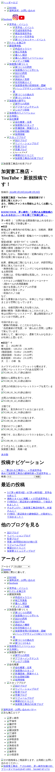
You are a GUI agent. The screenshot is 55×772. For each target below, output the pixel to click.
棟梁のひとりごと (16, 548)
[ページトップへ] (6, 569)
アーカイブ (7, 566)
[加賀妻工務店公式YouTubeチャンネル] (22, 19)
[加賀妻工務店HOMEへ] (9, 2)
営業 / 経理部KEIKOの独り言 (22, 542)
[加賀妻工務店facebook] (6, 19)
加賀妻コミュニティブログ (21, 551)
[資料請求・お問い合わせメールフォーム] (18, 709)
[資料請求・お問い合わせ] (21, 580)
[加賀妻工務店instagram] (15, 19)
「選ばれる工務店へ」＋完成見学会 (21, 470)
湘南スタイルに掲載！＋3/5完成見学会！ (28, 498)
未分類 (4, 454)
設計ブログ (13, 532)
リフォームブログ (16, 545)
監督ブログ (13, 538)
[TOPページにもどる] (27, 769)
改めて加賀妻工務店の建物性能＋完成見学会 (26, 473)
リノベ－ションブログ (19, 535)
